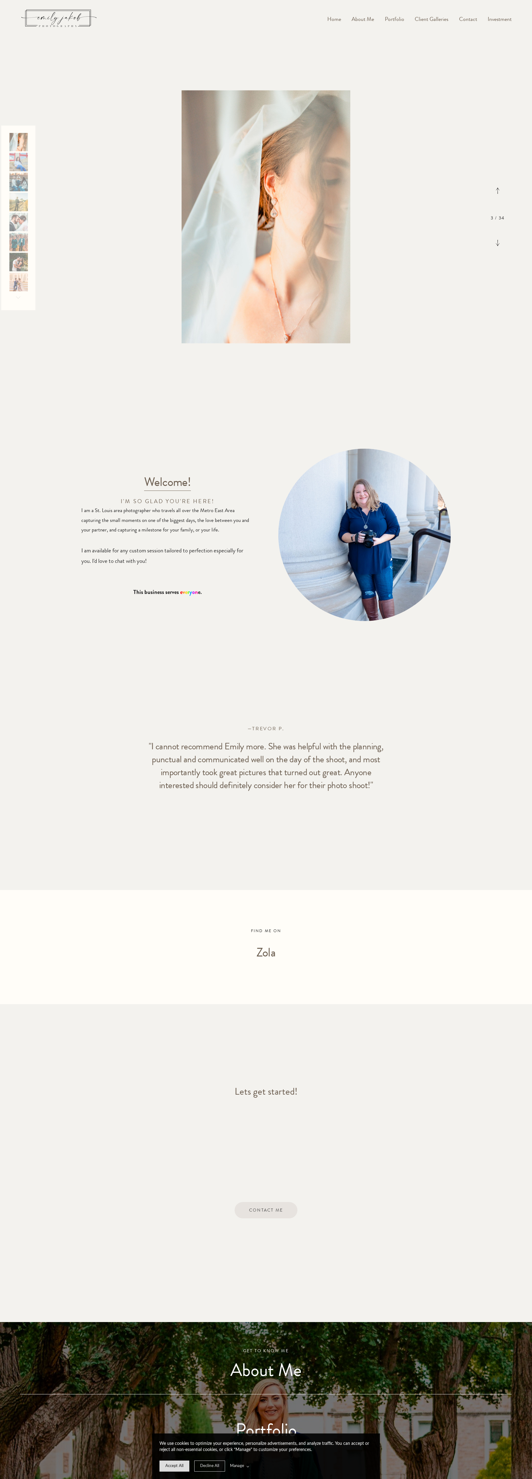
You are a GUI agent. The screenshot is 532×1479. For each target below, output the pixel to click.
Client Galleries (431, 19)
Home (334, 19)
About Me (363, 19)
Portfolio (394, 19)
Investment (500, 19)
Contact (468, 19)
